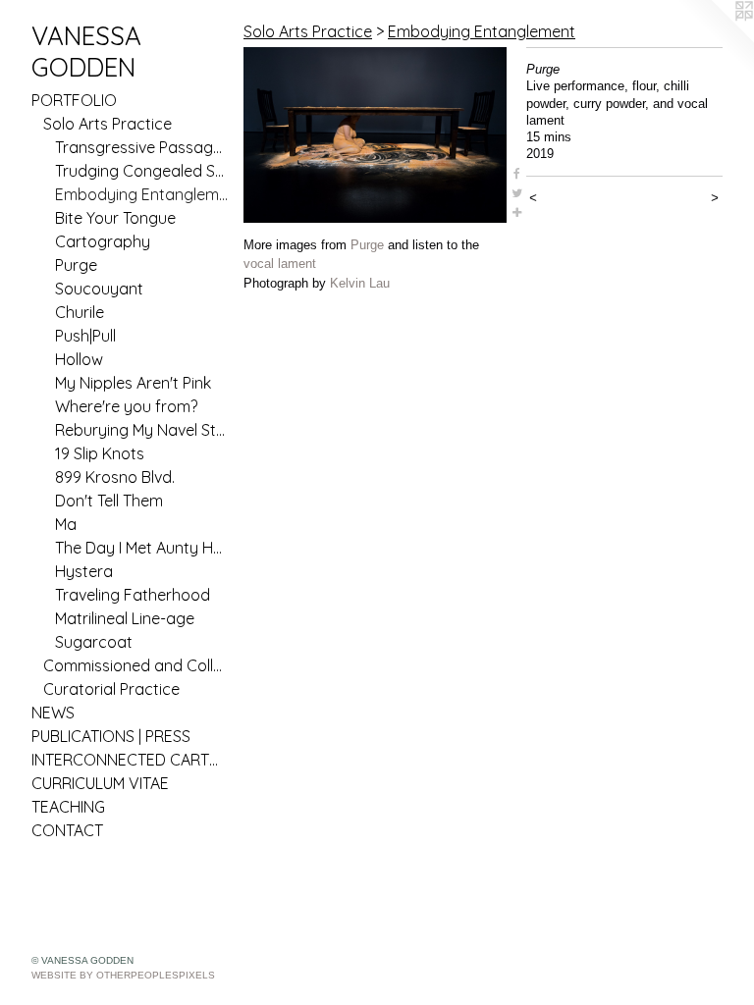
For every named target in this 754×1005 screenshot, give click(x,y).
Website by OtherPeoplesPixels (123, 975)
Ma (66, 524)
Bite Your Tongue (115, 218)
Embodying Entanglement (141, 194)
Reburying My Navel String (141, 430)
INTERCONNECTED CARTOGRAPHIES (129, 759)
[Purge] (375, 135)
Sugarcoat (94, 642)
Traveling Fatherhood (132, 595)
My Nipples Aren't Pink (133, 383)
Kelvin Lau (360, 283)
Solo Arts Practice (107, 123)
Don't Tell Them (109, 500)
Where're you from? (126, 406)
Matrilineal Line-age (124, 618)
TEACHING (68, 807)
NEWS (53, 712)
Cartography (102, 241)
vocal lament (279, 263)
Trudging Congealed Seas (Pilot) (141, 171)
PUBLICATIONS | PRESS (110, 736)
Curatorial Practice (111, 689)
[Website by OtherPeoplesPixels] (714, 39)
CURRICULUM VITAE (100, 783)
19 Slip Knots (99, 453)
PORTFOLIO (74, 100)
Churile (79, 312)
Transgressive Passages (141, 147)
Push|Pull (85, 335)
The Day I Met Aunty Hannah (141, 547)
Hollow (79, 359)
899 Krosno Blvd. (115, 477)
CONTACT (67, 830)
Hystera (84, 571)
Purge (76, 265)
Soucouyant (99, 288)
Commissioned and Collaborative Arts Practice (135, 665)
